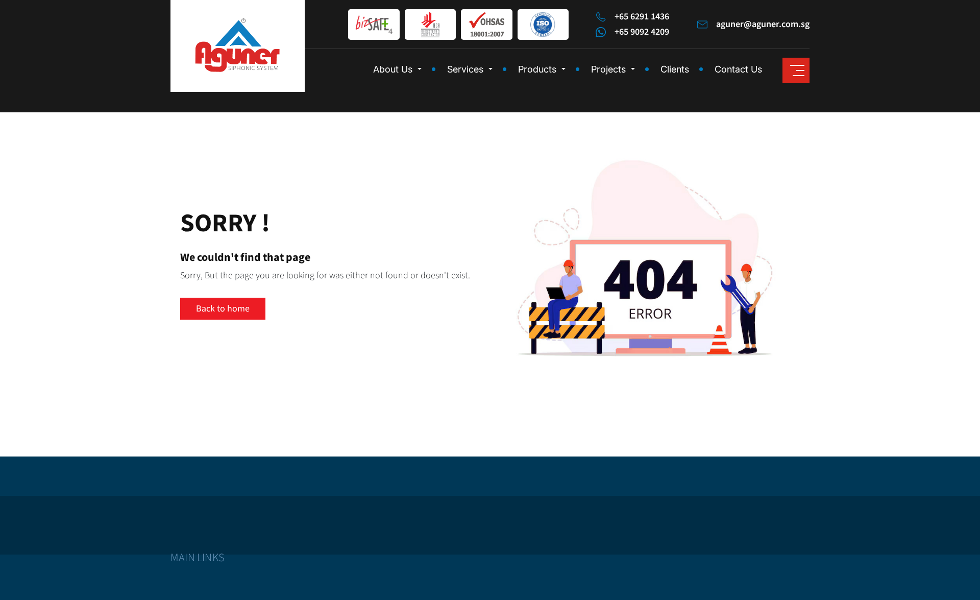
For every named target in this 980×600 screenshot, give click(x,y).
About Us (392, 69)
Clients (674, 69)
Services (465, 69)
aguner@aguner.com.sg (763, 24)
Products (537, 69)
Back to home (223, 308)
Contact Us (738, 69)
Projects (608, 69)
